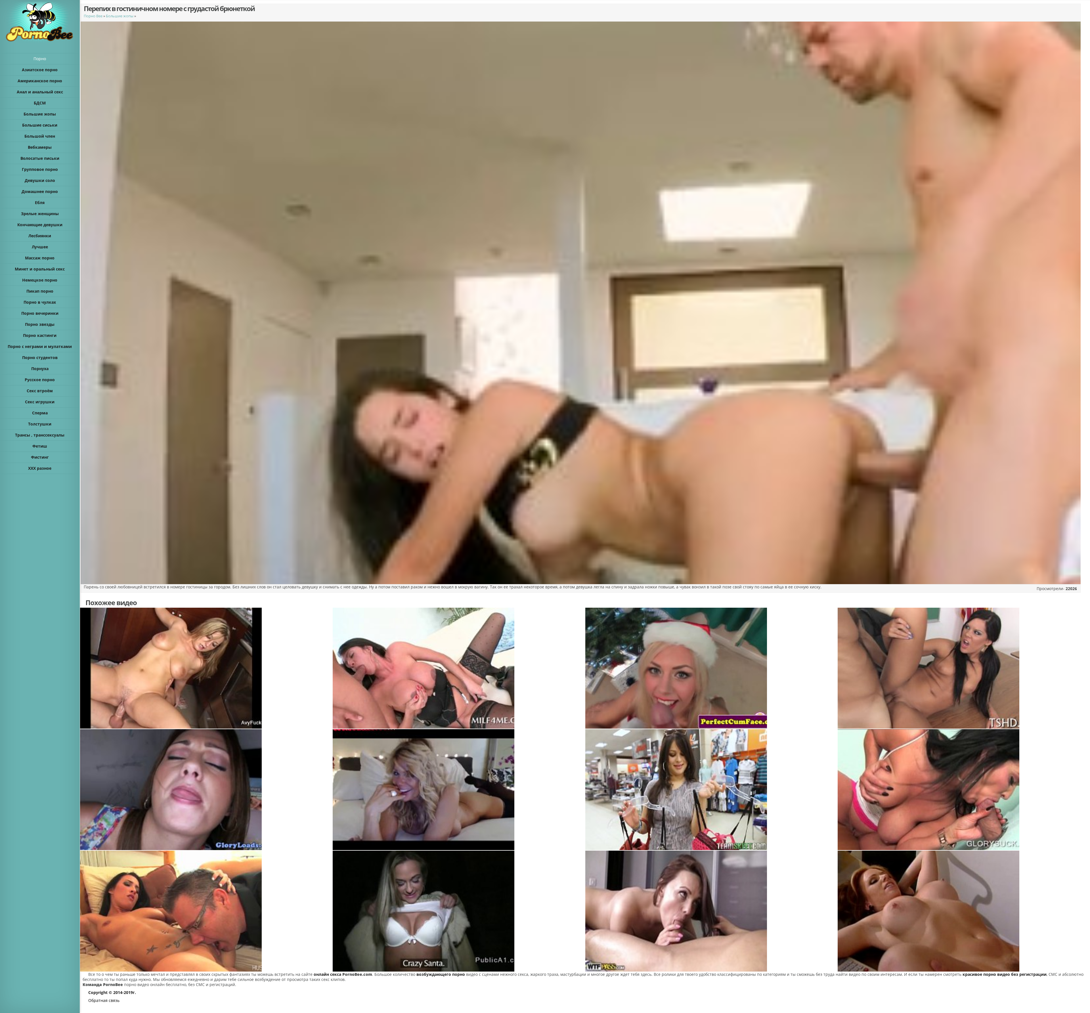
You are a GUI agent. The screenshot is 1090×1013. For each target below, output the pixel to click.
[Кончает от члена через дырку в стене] (206, 789)
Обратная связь (104, 1000)
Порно (39, 58)
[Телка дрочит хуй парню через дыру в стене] (963, 789)
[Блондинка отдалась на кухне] (206, 668)
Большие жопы (119, 15)
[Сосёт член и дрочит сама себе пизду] (458, 668)
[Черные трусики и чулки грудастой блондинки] (458, 789)
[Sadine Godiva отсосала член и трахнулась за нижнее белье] (711, 789)
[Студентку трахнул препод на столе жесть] (963, 668)
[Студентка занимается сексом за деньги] (458, 911)
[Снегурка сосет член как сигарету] (711, 668)
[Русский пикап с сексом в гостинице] (711, 911)
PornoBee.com (357, 974)
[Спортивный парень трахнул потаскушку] (963, 911)
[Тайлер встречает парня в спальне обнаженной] (206, 911)
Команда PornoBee (103, 984)
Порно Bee (93, 15)
